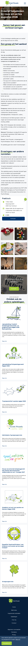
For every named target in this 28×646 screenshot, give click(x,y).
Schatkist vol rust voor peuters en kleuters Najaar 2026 (13, 508)
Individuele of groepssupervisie (12, 435)
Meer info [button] (17, 639)
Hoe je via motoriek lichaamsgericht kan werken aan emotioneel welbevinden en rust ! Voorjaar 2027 (13, 470)
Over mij (14, 620)
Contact (14, 623)
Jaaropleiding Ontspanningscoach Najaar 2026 (13, 365)
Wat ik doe (14, 610)
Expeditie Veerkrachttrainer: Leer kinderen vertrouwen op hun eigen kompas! (13, 546)
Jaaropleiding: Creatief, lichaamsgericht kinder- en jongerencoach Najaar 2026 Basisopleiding (10, 326)
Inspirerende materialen (14, 613)
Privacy (14, 634)
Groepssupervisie (7, 581)
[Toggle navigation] (25, 3)
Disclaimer (14, 632)
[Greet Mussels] (11, 3)
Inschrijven (13, 218)
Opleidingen (14, 616)
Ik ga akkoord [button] (6, 643)
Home (14, 607)
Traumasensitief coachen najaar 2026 (14, 401)
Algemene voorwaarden (14, 629)
